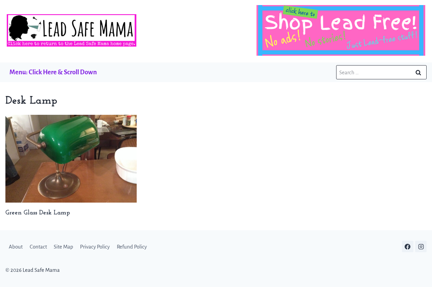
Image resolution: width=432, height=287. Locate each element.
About (16, 247)
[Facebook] (407, 246)
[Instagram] (421, 246)
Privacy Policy (95, 247)
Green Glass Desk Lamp (37, 213)
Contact (38, 247)
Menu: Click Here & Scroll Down (53, 72)
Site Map (63, 247)
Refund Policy (132, 247)
